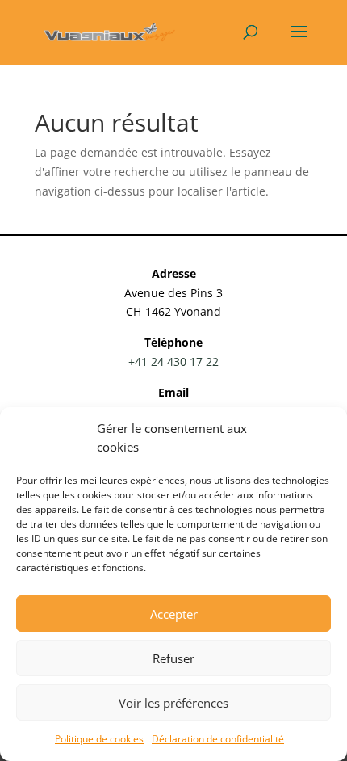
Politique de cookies (99, 739)
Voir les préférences (173, 703)
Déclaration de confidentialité (218, 739)
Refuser (173, 658)
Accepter (174, 614)
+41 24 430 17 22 (173, 361)
